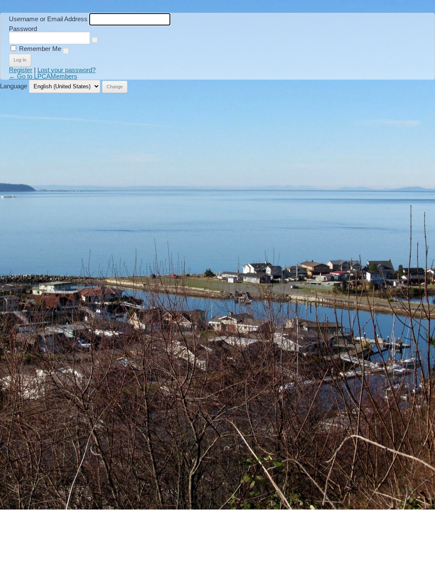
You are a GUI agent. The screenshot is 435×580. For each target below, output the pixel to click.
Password (23, 28)
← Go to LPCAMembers (43, 76)
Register (20, 69)
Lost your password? (66, 69)
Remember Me (40, 48)
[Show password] (95, 40)
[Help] (66, 51)
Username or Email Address (48, 19)
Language (13, 86)
